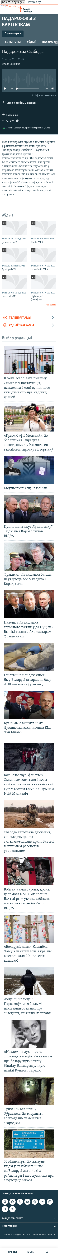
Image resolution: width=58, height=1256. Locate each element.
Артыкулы (13, 42)
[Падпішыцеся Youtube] (27, 1202)
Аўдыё (31, 42)
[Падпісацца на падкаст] (35, 1202)
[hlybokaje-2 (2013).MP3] (43, 282)
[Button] (10, 116)
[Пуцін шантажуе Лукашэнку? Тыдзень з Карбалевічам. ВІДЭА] (29, 509)
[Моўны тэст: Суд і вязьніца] (29, 470)
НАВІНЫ (12, 1252)
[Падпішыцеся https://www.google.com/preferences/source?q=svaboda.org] (5, 1202)
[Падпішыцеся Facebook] (12, 1202)
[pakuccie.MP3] (14, 228)
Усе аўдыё (51, 305)
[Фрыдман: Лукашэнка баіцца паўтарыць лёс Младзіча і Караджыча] (29, 557)
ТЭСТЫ (30, 1252)
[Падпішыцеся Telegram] (5, 1209)
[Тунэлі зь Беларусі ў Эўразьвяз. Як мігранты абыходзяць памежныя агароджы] (29, 1091)
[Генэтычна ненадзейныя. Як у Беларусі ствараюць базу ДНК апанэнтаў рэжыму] (29, 657)
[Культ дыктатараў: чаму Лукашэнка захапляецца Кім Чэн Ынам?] (29, 705)
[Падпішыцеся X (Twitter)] (20, 1202)
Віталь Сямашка (11, 64)
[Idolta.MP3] (43, 228)
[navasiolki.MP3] (43, 255)
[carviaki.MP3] (14, 282)
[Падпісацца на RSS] (12, 1209)
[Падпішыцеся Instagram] (50, 1202)
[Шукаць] (47, 1252)
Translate (13, 6)
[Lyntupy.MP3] (14, 255)
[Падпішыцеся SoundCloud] (42, 1202)
